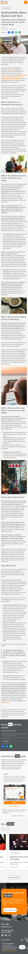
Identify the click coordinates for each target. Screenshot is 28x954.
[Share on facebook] (9, 32)
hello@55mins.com (6, 926)
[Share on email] (19, 32)
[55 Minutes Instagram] (9, 935)
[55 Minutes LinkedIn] (2, 935)
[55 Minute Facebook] (6, 935)
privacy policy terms (10, 950)
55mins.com (6, 702)
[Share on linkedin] (12, 32)
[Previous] (3, 829)
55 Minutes (11, 69)
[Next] (8, 829)
